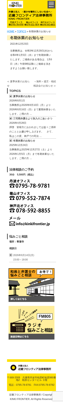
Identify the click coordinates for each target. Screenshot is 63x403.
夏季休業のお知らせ (24, 96)
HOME (10, 31)
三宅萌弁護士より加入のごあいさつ (32, 118)
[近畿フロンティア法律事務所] (15, 5)
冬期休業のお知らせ (24, 140)
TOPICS (21, 31)
